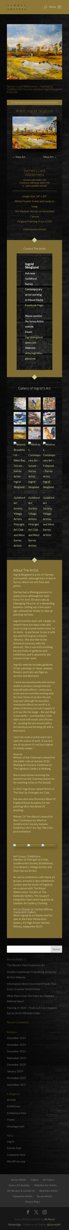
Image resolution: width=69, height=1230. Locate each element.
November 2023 (16, 1044)
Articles (11, 1099)
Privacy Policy (32, 1201)
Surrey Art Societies (19, 1185)
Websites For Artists (45, 1185)
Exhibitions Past (16, 1113)
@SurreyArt (54, 1224)
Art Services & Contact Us (21, 1190)
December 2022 (16, 1051)
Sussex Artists (44, 1196)
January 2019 (15, 1071)
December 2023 (16, 1037)
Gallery (34, 1179)
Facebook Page (34, 305)
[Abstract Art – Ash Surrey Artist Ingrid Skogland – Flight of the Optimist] (49, 418)
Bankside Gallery (23, 895)
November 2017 (16, 1077)
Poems (11, 1119)
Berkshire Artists (48, 1190)
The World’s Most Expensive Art (26, 965)
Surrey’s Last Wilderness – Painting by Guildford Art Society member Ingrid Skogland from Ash (34, 89)
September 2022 (16, 1058)
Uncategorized (15, 1126)
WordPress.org (16, 1161)
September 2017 (16, 1084)
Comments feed (16, 1154)
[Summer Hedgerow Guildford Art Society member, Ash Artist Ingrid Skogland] (34, 418)
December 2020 (16, 1064)
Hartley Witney (43, 909)
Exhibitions (13, 1106)
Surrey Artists (18, 1179)
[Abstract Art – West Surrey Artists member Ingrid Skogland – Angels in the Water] (20, 418)
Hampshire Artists (23, 1196)
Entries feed (14, 1148)
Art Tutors (48, 1179)
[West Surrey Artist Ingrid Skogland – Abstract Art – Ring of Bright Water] (49, 403)
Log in (10, 1141)
